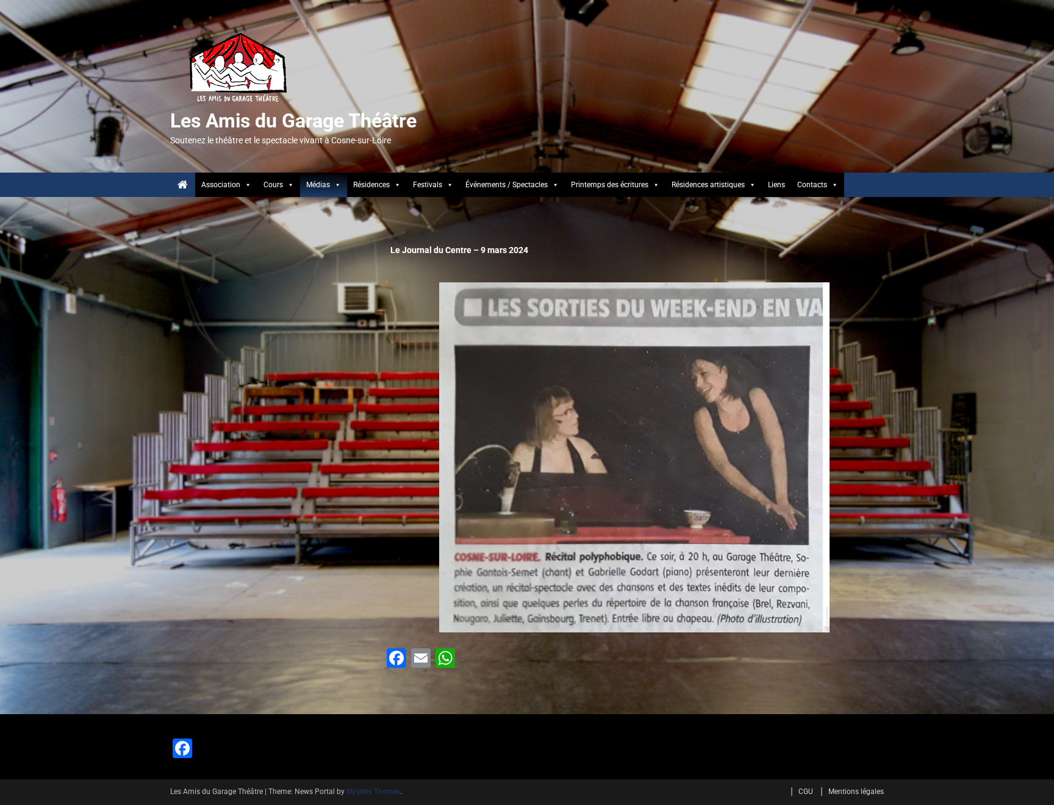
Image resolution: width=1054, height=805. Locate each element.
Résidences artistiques (708, 185)
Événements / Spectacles (506, 185)
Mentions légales (856, 791)
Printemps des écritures (609, 185)
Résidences (371, 185)
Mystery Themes (373, 791)
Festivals (427, 185)
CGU (805, 791)
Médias (318, 185)
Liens (776, 185)
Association (220, 185)
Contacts (812, 185)
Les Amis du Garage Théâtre (293, 120)
